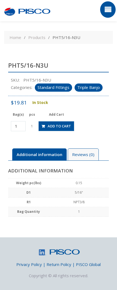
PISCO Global (88, 264)
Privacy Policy (29, 264)
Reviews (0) (83, 154)
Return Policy (59, 264)
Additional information (39, 154)
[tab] (39, 154)
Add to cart (59, 126)
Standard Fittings (53, 87)
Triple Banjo (88, 87)
